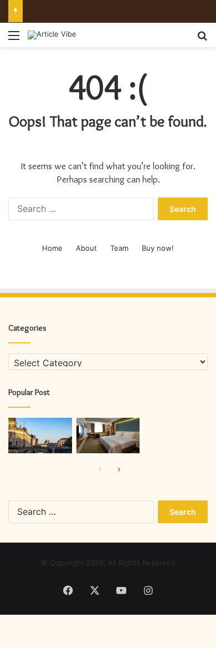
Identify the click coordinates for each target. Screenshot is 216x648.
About (86, 248)
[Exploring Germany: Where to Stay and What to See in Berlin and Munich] (40, 436)
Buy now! (158, 248)
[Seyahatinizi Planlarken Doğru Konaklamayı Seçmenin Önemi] (108, 436)
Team (119, 248)
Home (52, 248)
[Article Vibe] (52, 35)
